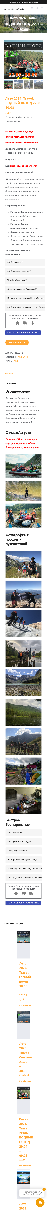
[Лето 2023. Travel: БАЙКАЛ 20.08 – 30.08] (23, 1185)
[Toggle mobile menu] (42, 8)
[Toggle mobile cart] (32, 8)
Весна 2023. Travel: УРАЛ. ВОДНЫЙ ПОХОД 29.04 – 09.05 (26, 1137)
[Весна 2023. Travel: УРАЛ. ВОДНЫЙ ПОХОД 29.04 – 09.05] (23, 1100)
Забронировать (17, 342)
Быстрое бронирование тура (23, 333)
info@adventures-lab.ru (30, 2)
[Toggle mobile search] (37, 8)
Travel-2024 (22, 356)
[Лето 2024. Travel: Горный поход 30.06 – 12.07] (23, 944)
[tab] (23, 373)
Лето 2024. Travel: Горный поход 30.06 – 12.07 (25, 979)
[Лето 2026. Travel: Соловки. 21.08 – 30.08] (23, 1025)
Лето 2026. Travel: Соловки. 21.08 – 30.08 (26, 1057)
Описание (8, 373)
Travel (15, 360)
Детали (26, 1005)
